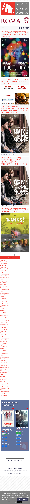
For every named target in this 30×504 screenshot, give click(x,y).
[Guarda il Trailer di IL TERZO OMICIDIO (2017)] (27, 408)
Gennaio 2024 (3, 301)
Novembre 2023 (4, 305)
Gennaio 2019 (3, 384)
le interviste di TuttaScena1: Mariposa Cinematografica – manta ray (15, 34)
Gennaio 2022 (3, 334)
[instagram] (25, 28)
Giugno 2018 (3, 393)
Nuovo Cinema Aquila (15, 468)
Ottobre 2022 (3, 322)
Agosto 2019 (3, 372)
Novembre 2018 (4, 388)
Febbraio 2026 (4, 269)
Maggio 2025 (3, 281)
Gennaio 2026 (3, 270)
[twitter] (23, 28)
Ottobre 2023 (3, 307)
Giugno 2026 (3, 262)
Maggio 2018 (3, 395)
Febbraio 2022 (4, 333)
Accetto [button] (19, 499)
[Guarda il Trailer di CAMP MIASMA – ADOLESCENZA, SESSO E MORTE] (13, 408)
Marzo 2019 (3, 381)
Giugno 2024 (3, 295)
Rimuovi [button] (25, 499)
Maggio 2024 (3, 296)
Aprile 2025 (3, 282)
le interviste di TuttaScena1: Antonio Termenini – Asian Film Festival (15, 81)
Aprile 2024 (3, 298)
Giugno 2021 (3, 346)
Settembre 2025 (4, 277)
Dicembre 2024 (4, 288)
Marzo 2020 (3, 360)
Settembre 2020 (4, 357)
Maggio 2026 (3, 263)
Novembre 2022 (4, 320)
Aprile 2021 (3, 350)
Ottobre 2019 (3, 369)
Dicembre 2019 (4, 365)
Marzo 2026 (3, 267)
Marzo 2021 (3, 352)
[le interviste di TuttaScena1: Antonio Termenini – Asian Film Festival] (15, 94)
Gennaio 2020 (3, 364)
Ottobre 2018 (3, 390)
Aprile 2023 (3, 312)
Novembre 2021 (4, 338)
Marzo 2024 (3, 300)
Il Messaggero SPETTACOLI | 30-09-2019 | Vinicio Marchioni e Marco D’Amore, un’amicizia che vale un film (14, 109)
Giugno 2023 (3, 308)
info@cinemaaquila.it (16, 473)
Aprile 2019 (3, 379)
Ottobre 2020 (3, 355)
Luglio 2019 (3, 374)
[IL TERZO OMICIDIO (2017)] (22, 418)
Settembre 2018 (4, 391)
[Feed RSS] (28, 28)
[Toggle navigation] (3, 28)
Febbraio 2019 (4, 383)
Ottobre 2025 (3, 276)
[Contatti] (18, 460)
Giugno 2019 (3, 376)
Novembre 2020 (4, 353)
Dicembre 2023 (4, 303)
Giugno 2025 (3, 279)
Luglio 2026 (3, 260)
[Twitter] (11, 460)
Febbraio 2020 (4, 362)
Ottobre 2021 (3, 339)
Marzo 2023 (3, 314)
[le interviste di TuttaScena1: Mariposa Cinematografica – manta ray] (15, 57)
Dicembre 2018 (4, 386)
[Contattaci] (19, 28)
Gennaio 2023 (3, 317)
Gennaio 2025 (3, 286)
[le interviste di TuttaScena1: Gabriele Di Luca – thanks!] (15, 232)
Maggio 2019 (3, 378)
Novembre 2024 (4, 289)
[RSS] (21, 460)
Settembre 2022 (4, 324)
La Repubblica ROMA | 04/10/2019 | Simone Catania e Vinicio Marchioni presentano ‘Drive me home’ (14, 161)
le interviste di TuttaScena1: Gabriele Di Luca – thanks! (15, 210)
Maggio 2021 (3, 348)
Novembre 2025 (4, 274)
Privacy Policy (12, 502)
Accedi (2, 398)
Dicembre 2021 (4, 336)
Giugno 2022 (3, 329)
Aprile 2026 (3, 265)
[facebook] (21, 28)
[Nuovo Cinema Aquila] (15, 8)
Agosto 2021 (3, 343)
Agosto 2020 (3, 359)
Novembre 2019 (4, 367)
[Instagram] (15, 460)
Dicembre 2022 (4, 319)
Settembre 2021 (4, 341)
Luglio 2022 (3, 327)
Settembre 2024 (4, 293)
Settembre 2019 (4, 371)
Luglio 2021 (3, 345)
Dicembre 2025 (4, 272)
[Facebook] (8, 460)
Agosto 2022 (3, 326)
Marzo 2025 (3, 284)
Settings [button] (19, 502)
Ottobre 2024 (3, 291)
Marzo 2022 (3, 331)
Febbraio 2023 (4, 315)
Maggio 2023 (3, 310)
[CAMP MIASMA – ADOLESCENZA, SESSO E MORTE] (8, 418)
